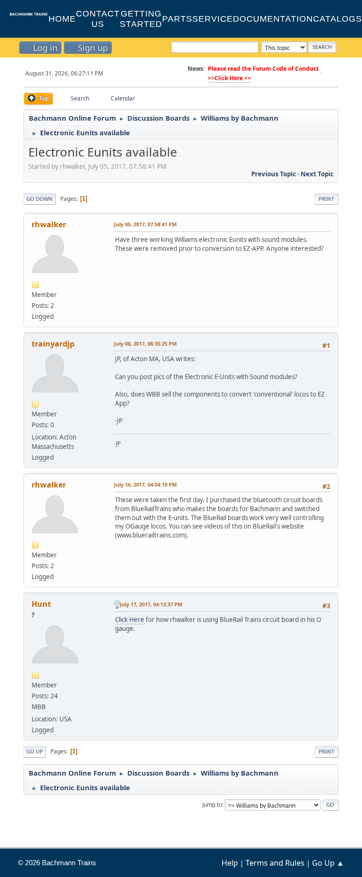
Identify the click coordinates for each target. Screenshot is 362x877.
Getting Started (141, 19)
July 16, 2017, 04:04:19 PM (145, 484)
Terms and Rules (275, 863)
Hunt (41, 604)
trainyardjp (53, 344)
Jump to (212, 804)
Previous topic (273, 174)
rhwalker (49, 224)
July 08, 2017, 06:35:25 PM (145, 343)
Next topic (317, 174)
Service (212, 19)
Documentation (273, 19)
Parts (177, 19)
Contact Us (98, 19)
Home (62, 19)
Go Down (39, 198)
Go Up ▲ (328, 863)
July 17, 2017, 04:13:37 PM (151, 604)
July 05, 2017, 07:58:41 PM (145, 224)
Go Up (34, 751)
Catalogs (337, 19)
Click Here (130, 619)
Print (326, 198)
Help (230, 863)
